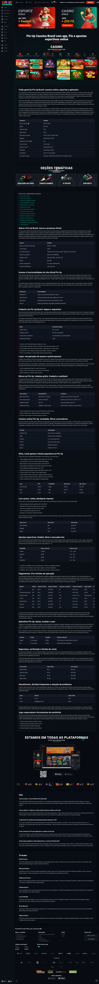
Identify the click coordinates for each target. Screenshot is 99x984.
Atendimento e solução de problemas (29, 222)
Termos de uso (19, 934)
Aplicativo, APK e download (26, 218)
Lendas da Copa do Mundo (43, 2)
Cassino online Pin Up (25, 207)
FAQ (5, 41)
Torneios (30, 2)
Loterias (6, 19)
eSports (5, 38)
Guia (5, 35)
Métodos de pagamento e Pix (27, 215)
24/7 (5, 981)
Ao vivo (5, 32)
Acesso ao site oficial (25, 198)
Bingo (5, 22)
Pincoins (6, 48)
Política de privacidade (21, 936)
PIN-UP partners (42, 939)
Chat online (92, 935)
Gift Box (41, 937)
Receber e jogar (67, 25)
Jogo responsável (24, 224)
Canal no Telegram (26, 948)
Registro (90, 2)
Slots (63, 936)
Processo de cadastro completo (28, 200)
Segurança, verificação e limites (27, 220)
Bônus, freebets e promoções (27, 205)
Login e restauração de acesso (27, 202)
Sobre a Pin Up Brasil (25, 196)
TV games (6, 16)
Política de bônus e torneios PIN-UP (46, 934)
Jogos (5, 29)
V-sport (5, 45)
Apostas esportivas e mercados (27, 213)
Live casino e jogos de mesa (26, 211)
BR (11, 981)
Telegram (92, 939)
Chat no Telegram (17, 948)
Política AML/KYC (20, 939)
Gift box (5, 51)
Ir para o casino (91, 58)
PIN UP (63, 934)
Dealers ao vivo (7, 10)
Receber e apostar (25, 25)
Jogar (23, 62)
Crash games (7, 13)
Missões (56, 2)
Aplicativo (6, 26)
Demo (22, 66)
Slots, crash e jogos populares (27, 209)
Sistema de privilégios (44, 941)
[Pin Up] (7, 3)
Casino (5, 7)
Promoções (20, 2)
